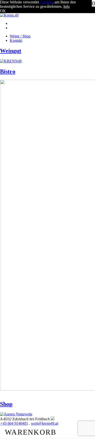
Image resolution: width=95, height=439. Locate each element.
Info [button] (66, 6)
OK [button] (3, 11)
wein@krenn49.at (44, 423)
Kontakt (16, 40)
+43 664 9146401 (14, 423)
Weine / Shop (20, 36)
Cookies (46, 2)
